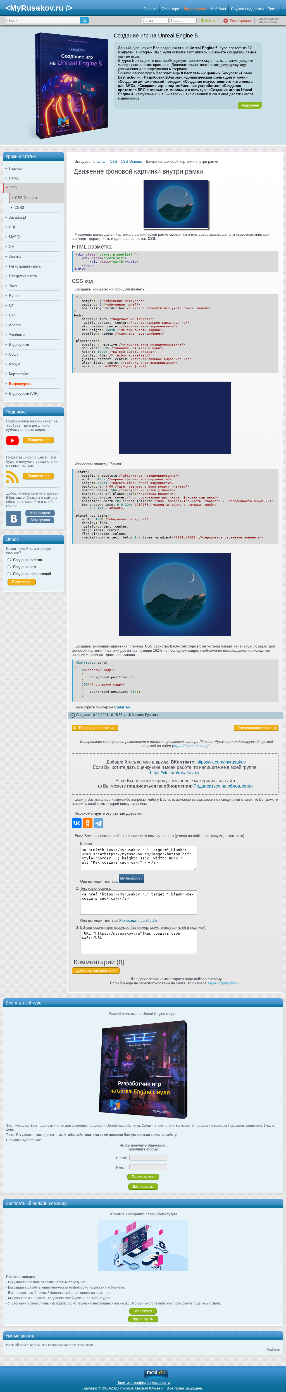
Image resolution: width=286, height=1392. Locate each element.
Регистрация (240, 21)
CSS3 (19, 207)
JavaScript (17, 217)
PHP (12, 227)
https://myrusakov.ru (189, 746)
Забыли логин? (268, 21)
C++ (12, 315)
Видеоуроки (19, 344)
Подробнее (249, 105)
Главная (150, 9)
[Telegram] (98, 823)
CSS (13, 188)
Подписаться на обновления (223, 785)
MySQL (15, 237)
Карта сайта (19, 374)
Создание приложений (32, 574)
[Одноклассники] (87, 823)
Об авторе (170, 9)
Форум (14, 364)
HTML (14, 178)
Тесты (273, 9)
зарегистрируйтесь (223, 983)
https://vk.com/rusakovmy (174, 772)
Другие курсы (143, 1186)
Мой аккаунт (40, 513)
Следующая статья (254, 728)
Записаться (143, 1311)
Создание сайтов (27, 560)
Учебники (17, 335)
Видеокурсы (194, 9)
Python (14, 296)
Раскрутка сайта (23, 276)
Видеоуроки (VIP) (24, 393)
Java (13, 286)
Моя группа (40, 520)
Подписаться (38, 440)
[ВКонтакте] (77, 823)
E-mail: (121, 1158)
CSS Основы (26, 198)
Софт (13, 354)
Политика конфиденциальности (143, 1383)
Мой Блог (218, 9)
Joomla (15, 256)
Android (15, 325)
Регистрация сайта (24, 266)
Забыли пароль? (269, 18)
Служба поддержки (247, 9)
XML (12, 247)
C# (11, 305)
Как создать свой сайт (138, 920)
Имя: (120, 1167)
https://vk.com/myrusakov (221, 761)
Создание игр (24, 567)
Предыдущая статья (96, 728)
